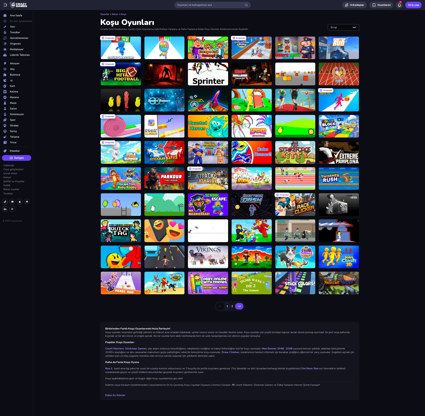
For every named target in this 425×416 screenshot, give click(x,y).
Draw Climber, (231, 352)
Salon (115, 14)
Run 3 (108, 368)
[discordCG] (27, 202)
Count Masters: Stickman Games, (126, 348)
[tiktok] (5, 202)
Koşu (123, 14)
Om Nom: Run (310, 368)
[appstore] (20, 202)
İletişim (19, 158)
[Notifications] (399, 5)
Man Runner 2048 (273, 348)
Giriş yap (413, 5)
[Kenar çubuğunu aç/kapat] (5, 5)
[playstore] (12, 209)
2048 (289, 348)
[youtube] (12, 202)
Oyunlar (104, 14)
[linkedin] (5, 209)
